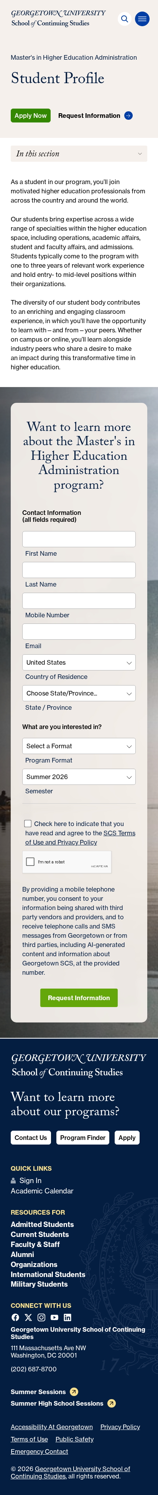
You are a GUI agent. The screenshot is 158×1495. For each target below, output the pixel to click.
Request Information (79, 998)
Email (33, 646)
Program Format (48, 760)
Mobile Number (47, 615)
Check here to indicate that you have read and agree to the (80, 833)
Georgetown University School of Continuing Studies (70, 1472)
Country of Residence (56, 676)
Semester (39, 791)
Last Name (40, 584)
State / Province (48, 707)
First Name (41, 553)
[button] (125, 19)
